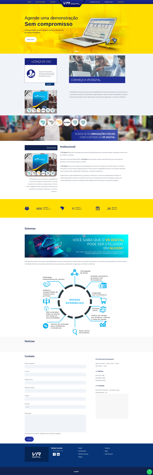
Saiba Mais (30, 39)
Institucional (82, 451)
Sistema (107, 448)
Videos (80, 457)
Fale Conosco (109, 454)
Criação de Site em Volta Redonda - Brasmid (76, 472)
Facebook (54, 454)
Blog (106, 451)
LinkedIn (58, 454)
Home (80, 448)
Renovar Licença (83, 454)
